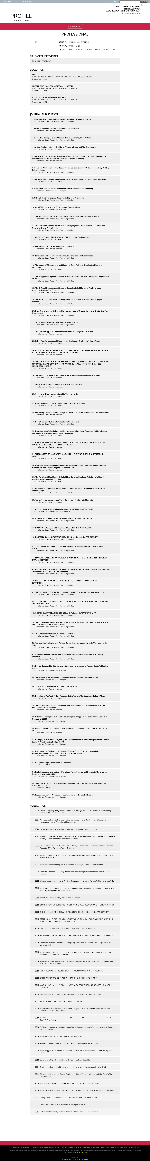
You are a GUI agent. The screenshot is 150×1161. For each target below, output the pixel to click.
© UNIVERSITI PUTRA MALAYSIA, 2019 (75, 1159)
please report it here (80, 1152)
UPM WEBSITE (7, 2)
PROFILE (19, 2)
